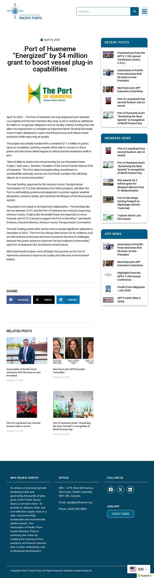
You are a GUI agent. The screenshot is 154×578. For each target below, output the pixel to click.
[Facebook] (111, 490)
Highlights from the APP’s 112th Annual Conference (129, 276)
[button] (144, 11)
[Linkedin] (130, 490)
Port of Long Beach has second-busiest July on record (24, 425)
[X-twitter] (120, 490)
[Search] (135, 11)
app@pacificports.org (79, 502)
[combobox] (103, 11)
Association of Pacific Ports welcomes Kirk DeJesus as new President (24, 372)
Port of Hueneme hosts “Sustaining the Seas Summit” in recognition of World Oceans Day (72, 426)
